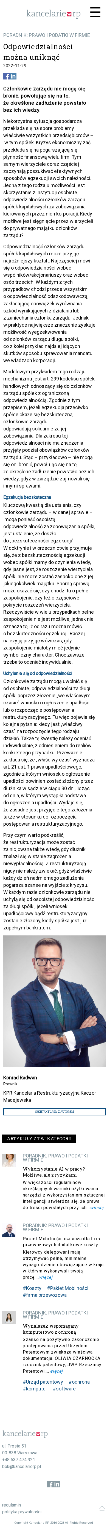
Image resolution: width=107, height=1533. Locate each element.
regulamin (11, 1505)
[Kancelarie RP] (53, 17)
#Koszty (32, 1288)
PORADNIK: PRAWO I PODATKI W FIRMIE (46, 35)
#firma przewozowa (45, 1295)
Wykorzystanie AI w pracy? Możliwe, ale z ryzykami (54, 1172)
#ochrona (79, 1382)
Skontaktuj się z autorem (54, 1111)
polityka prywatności (21, 1511)
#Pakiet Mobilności (67, 1288)
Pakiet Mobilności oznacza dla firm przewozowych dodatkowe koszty (61, 1241)
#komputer (35, 1389)
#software (64, 1389)
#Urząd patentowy (43, 1382)
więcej (97, 1207)
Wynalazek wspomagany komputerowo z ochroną (51, 1329)
